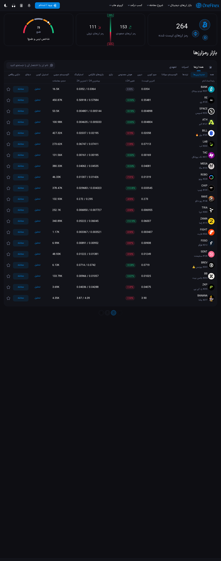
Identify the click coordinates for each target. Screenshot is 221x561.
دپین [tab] (139, 74)
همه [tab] (212, 74)
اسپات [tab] (185, 67)
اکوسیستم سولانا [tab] (169, 74)
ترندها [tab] (185, 74)
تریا (200, 212)
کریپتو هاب (117, 5)
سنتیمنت (198, 256)
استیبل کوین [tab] (42, 74)
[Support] (13, 5)
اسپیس (198, 113)
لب (200, 146)
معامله (21, 89)
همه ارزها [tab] (199, 67)
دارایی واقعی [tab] (14, 74)
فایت (199, 234)
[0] (29, 5)
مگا (200, 168)
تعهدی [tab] (173, 67)
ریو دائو (198, 201)
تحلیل (37, 89)
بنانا (200, 300)
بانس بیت (197, 278)
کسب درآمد (136, 5)
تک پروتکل (197, 157)
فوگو (200, 245)
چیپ (200, 190)
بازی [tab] (111, 74)
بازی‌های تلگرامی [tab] (96, 74)
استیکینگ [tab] (78, 74)
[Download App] (21, 5)
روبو (200, 179)
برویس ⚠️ (197, 267)
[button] (110, 89)
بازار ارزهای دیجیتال (181, 5)
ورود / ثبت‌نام (45, 5)
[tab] (210, 67)
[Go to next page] (101, 312)
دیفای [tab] (28, 74)
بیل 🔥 (199, 135)
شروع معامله (156, 5)
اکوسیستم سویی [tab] (61, 74)
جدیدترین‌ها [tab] (199, 74)
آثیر (200, 124)
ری (201, 102)
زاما (200, 223)
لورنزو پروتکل (197, 91)
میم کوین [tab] (151, 74)
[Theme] (6, 5)
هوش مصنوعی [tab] (125, 74)
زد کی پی (198, 289)
